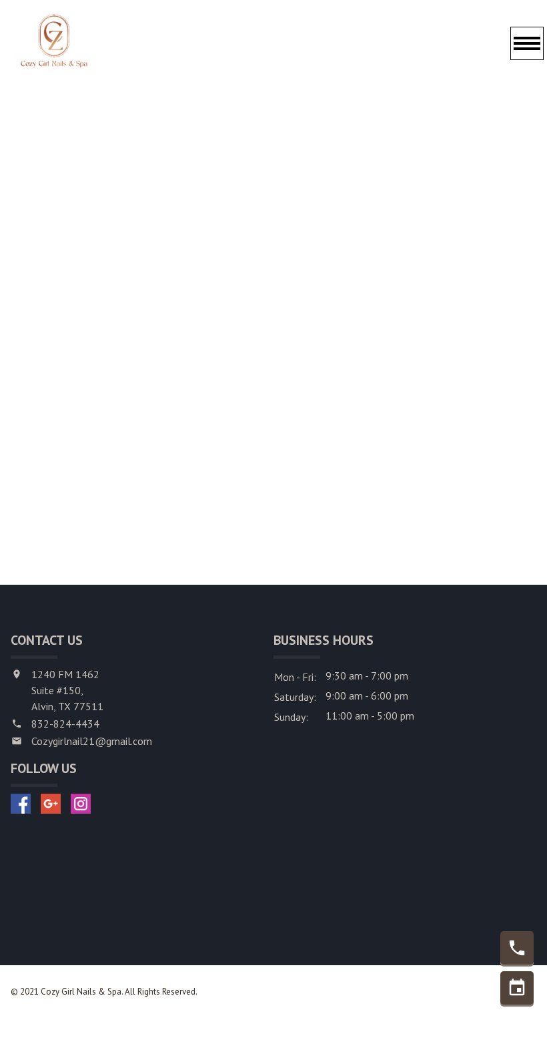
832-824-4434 (65, 723)
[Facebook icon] (21, 804)
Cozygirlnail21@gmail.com (91, 741)
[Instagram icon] (81, 804)
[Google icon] (51, 804)
